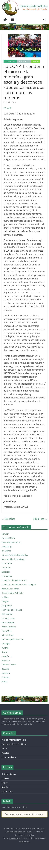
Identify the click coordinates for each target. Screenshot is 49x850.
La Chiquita (6, 563)
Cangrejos (6, 567)
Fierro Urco (6, 631)
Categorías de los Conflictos (14, 744)
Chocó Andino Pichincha (12, 593)
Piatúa (4, 681)
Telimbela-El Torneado (11, 610)
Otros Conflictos (8, 757)
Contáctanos (7, 791)
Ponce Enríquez (8, 626)
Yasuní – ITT (6, 656)
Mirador (5, 534)
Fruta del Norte (8, 538)
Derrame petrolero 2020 (12, 639)
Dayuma (5, 669)
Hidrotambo (6, 614)
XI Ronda (5, 677)
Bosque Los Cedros (10, 588)
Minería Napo (7, 635)
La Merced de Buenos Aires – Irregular (18, 584)
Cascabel (5, 572)
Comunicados (10, 61)
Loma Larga (6, 546)
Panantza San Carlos (10, 542)
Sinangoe (5, 643)
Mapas (4, 782)
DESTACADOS (24, 61)
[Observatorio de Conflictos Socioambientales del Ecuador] (5, 20)
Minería (5, 748)
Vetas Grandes (8, 622)
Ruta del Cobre (8, 618)
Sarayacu (5, 673)
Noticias (36, 61)
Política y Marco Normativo (13, 740)
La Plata (5, 597)
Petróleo (5, 753)
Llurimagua (6, 576)
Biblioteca (40, 518)
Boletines (8, 518)
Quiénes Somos (8, 774)
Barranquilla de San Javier (13, 559)
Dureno (4, 647)
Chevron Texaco (8, 664)
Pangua (4, 601)
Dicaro (4, 652)
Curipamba (6, 605)
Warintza (5, 660)
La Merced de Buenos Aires (13, 580)
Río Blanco (6, 550)
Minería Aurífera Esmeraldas (14, 555)
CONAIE (7, 108)
